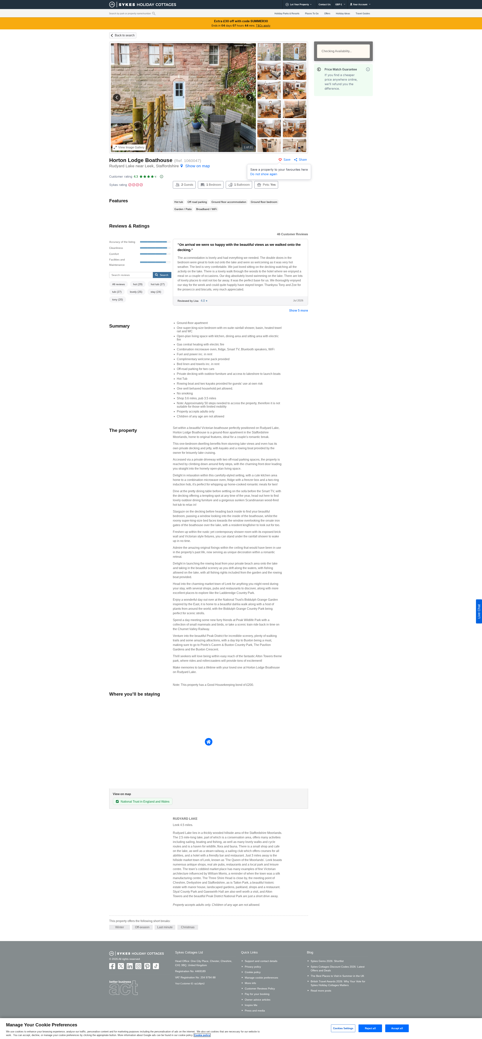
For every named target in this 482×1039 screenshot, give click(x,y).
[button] (116, 97)
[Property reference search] (153, 13)
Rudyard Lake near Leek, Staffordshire (159, 166)
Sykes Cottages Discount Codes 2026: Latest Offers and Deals (338, 968)
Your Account (360, 4)
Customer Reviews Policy (260, 988)
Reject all (370, 1028)
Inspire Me (251, 1005)
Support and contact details (261, 961)
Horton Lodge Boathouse (140, 160)
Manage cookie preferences (261, 977)
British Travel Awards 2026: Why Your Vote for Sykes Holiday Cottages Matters (338, 983)
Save (287, 159)
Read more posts (321, 990)
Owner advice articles (257, 999)
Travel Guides (363, 13)
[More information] (368, 69)
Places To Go (312, 13)
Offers (327, 13)
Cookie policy (253, 972)
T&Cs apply (263, 25)
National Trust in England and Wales (145, 801)
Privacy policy (253, 966)
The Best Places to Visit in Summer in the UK (337, 975)
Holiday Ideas (343, 13)
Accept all (397, 1028)
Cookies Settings (343, 1028)
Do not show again (263, 174)
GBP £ (339, 4)
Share (303, 159)
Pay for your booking (257, 993)
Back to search (125, 35)
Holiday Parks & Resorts (287, 13)
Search (164, 275)
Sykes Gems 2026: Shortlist (327, 961)
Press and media (255, 1010)
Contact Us (325, 4)
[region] (241, 1028)
